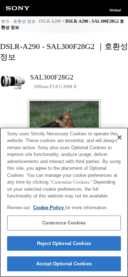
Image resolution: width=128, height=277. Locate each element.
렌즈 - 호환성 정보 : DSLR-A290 (31, 21)
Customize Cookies (64, 223)
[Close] (119, 137)
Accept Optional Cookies (64, 263)
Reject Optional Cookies (64, 243)
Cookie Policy (49, 207)
